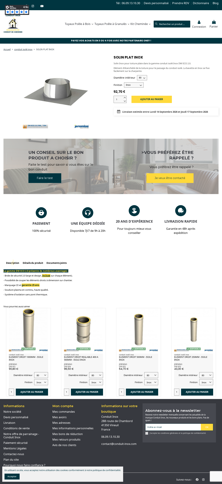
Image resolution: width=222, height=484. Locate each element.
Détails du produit (33, 263)
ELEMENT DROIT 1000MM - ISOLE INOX (26, 358)
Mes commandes (63, 412)
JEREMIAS (13, 364)
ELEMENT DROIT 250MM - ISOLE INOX (190, 358)
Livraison (9, 423)
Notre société (12, 412)
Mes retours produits (66, 439)
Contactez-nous (13, 454)
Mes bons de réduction (67, 434)
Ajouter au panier (151, 99)
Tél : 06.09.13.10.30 (128, 3)
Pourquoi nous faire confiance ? (24, 465)
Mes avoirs (59, 417)
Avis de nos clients (64, 445)
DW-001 (12, 366)
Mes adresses (61, 423)
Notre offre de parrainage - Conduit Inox (21, 435)
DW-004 (67, 366)
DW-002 (122, 366)
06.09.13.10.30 (110, 437)
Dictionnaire (201, 3)
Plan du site (11, 459)
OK (206, 427)
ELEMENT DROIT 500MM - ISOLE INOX (135, 358)
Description (12, 263)
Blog (216, 3)
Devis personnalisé (156, 3)
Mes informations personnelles (72, 428)
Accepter (11, 476)
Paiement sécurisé (15, 443)
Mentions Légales (15, 448)
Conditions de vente (16, 428)
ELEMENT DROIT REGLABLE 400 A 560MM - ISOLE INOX (81, 358)
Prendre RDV (181, 3)
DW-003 (177, 366)
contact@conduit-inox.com (118, 444)
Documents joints (56, 263)
